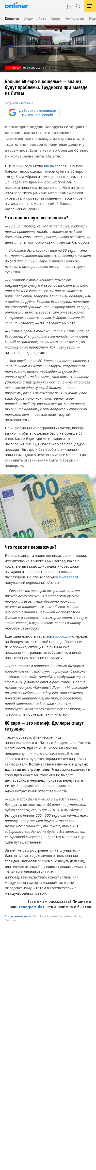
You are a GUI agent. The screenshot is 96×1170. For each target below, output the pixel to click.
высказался (68, 577)
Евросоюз (52, 916)
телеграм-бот (31, 906)
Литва (77, 916)
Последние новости (18, 916)
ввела (49, 166)
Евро (43, 916)
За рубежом (66, 916)
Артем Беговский (23, 103)
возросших (62, 636)
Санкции (10, 920)
